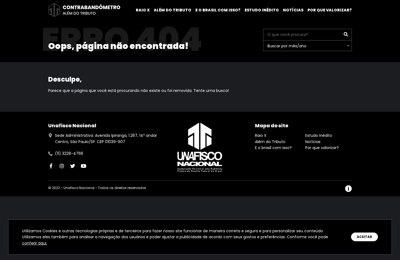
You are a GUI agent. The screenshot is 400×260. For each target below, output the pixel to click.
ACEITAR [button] (364, 236)
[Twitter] (72, 165)
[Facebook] (50, 165)
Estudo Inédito (262, 10)
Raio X (143, 10)
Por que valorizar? (329, 10)
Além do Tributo (172, 10)
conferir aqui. (34, 243)
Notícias (293, 10)
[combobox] (307, 45)
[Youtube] (83, 165)
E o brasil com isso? (218, 10)
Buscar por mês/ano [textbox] (286, 46)
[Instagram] (61, 165)
